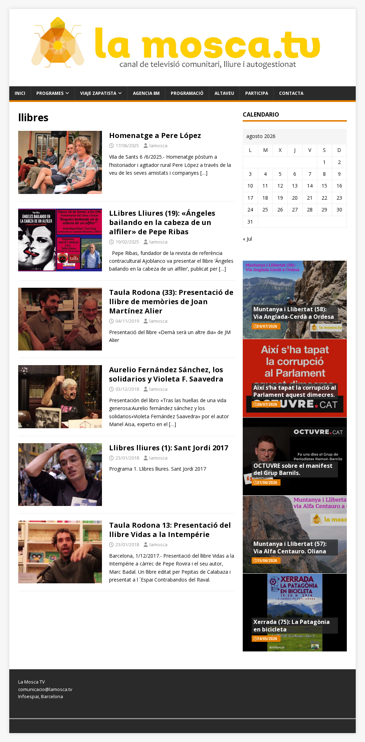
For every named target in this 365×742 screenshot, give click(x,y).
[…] (203, 172)
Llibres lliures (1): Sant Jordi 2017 (168, 447)
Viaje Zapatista (98, 93)
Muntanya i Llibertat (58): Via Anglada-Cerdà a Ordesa (293, 313)
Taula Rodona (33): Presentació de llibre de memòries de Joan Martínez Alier (171, 301)
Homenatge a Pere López (155, 135)
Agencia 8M (146, 93)
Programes (49, 93)
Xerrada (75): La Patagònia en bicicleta (291, 625)
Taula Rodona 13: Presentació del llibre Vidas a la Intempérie (170, 529)
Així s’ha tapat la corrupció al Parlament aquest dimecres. (294, 391)
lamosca (158, 145)
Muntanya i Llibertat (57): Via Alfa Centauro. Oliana (290, 547)
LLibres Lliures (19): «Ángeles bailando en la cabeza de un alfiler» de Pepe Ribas (162, 222)
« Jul (247, 238)
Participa (256, 93)
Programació (187, 93)
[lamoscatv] (182, 81)
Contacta (291, 93)
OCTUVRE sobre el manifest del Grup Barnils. (293, 469)
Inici (20, 93)
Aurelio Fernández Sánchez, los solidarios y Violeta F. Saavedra (166, 374)
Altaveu (224, 93)
